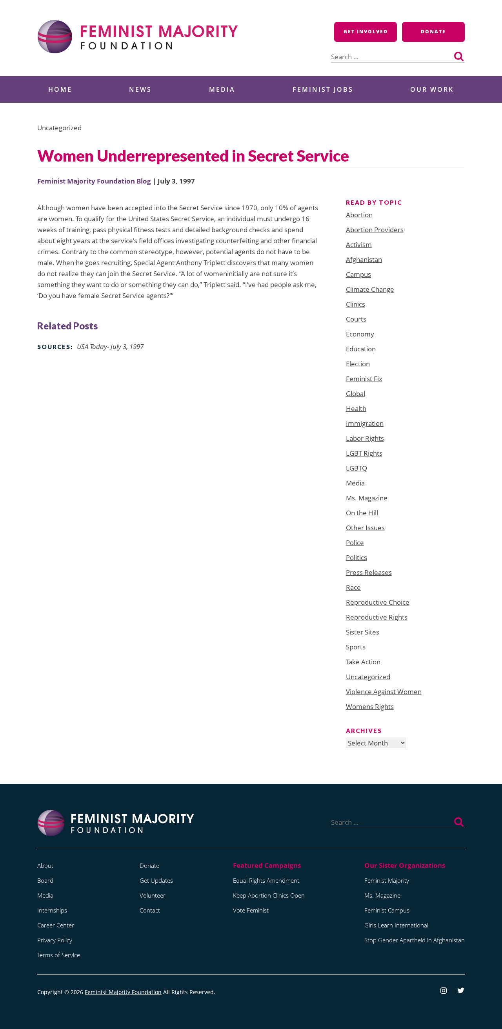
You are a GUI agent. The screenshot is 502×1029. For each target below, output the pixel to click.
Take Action (363, 661)
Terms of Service (58, 955)
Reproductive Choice (377, 602)
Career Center (55, 925)
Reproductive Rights (376, 617)
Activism (359, 244)
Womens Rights (370, 706)
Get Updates (156, 880)
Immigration (365, 423)
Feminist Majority (386, 880)
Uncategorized (368, 676)
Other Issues (365, 527)
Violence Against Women (384, 691)
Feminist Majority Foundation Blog (94, 180)
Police (355, 542)
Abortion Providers (375, 229)
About (45, 865)
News (140, 89)
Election (358, 363)
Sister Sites (362, 631)
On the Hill (362, 512)
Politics (356, 557)
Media (222, 89)
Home (60, 89)
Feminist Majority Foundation (123, 992)
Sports (356, 646)
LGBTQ (356, 468)
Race (353, 587)
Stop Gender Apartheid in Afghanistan (414, 940)
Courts (356, 319)
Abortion (359, 214)
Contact (150, 910)
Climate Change (370, 289)
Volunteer (153, 895)
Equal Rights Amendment (266, 880)
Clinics (355, 304)
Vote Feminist (251, 910)
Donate (433, 31)
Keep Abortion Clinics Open (269, 895)
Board (45, 880)
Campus (358, 274)
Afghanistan (364, 259)
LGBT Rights (364, 453)
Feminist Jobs (323, 89)
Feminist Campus (386, 910)
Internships (52, 910)
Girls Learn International (396, 925)
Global (355, 393)
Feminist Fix (364, 378)
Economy (360, 333)
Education (361, 348)
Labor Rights (365, 438)
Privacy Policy (54, 940)
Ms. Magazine (366, 497)
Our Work (432, 89)
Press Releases (369, 572)
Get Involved (366, 31)
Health (356, 408)
